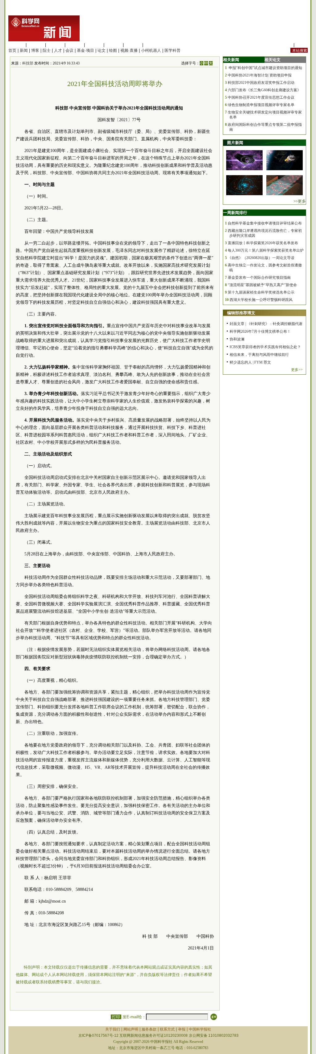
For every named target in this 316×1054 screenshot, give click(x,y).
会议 (69, 50)
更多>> (297, 370)
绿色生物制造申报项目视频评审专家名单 (261, 105)
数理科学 (133, 45)
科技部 (27, 63)
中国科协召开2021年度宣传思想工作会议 (261, 97)
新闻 (24, 50)
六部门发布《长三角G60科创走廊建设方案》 (264, 90)
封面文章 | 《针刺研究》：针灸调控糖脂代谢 (266, 324)
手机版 (302, 45)
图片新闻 (235, 142)
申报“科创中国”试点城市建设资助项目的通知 (265, 68)
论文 (102, 50)
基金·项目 (85, 50)
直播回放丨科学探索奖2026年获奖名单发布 (263, 243)
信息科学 (94, 45)
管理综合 (152, 45)
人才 (58, 50)
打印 (116, 1017)
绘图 (113, 50)
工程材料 (75, 45)
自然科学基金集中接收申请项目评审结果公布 (265, 223)
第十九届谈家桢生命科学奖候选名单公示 (261, 292)
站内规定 (284, 45)
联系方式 (167, 1029)
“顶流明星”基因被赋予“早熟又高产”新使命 (262, 285)
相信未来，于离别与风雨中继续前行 (259, 354)
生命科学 (16, 45)
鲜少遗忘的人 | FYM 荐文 (250, 362)
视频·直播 (129, 50)
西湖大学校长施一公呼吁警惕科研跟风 (261, 300)
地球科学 (114, 45)
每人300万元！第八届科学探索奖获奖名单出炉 (266, 250)
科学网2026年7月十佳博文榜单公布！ (260, 331)
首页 (12, 50)
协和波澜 (237, 339)
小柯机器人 (151, 50)
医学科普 (172, 50)
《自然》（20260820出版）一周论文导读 (261, 258)
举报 (181, 1029)
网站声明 (130, 1029)
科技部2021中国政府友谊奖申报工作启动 (261, 82)
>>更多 (299, 201)
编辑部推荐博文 (241, 313)
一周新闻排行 (235, 212)
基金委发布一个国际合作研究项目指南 (259, 277)
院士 (47, 50)
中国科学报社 (200, 1029)
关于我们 (112, 1029)
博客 (35, 50)
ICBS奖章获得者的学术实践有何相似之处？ (265, 347)
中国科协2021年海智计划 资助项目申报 (260, 75)
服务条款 (149, 1029)
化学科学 (55, 45)
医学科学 (36, 45)
